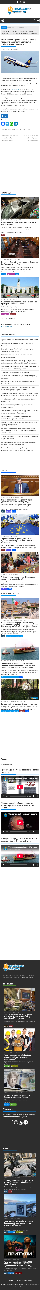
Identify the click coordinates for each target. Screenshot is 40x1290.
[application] (20, 787)
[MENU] (38, 20)
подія (28, 129)
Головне (8, 511)
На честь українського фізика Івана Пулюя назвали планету (10, 138)
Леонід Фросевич (17, 497)
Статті (13, 511)
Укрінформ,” (16, 89)
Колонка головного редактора (14, 636)
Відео (3, 511)
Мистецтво (12, 1232)
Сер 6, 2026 (8, 1259)
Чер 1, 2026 (8, 1012)
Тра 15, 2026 (8, 1052)
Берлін (24, 129)
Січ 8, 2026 (6, 661)
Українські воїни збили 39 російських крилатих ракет (19, 340)
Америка (6, 1104)
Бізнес (6, 1026)
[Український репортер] (2, 20)
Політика (12, 314)
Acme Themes (20, 1287)
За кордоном (11, 129)
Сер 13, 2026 (9, 1177)
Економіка (7, 1066)
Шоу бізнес (18, 1273)
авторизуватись (6, 326)
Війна (3, 234)
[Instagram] (16, 1123)
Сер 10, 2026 (9, 1218)
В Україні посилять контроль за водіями (15, 372)
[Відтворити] (3, 796)
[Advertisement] (20, 165)
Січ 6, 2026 (6, 259)
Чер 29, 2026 (6, 574)
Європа (4, 129)
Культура (11, 1273)
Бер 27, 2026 (9, 1092)
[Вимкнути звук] (33, 796)
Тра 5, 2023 (6, 299)
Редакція (15, 49)
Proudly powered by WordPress (12, 1284)
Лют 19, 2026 (6, 220)
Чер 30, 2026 (6, 536)
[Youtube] (21, 1123)
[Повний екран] (37, 796)
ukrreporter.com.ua (27, 978)
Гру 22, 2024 (6, 701)
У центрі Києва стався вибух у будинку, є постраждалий (31, 138)
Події (17, 129)
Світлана (13, 259)
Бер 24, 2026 (6, 620)
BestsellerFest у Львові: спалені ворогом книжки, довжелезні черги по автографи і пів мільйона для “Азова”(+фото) (18, 430)
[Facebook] (12, 1123)
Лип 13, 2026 (6, 497)
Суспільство (14, 1066)
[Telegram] (25, 1123)
